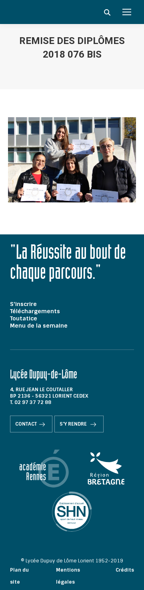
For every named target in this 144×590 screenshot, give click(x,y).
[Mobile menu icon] (127, 12)
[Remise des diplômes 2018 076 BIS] (72, 159)
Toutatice (23, 318)
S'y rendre (74, 424)
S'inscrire (23, 304)
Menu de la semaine (39, 325)
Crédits (125, 570)
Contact (26, 424)
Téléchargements (35, 311)
